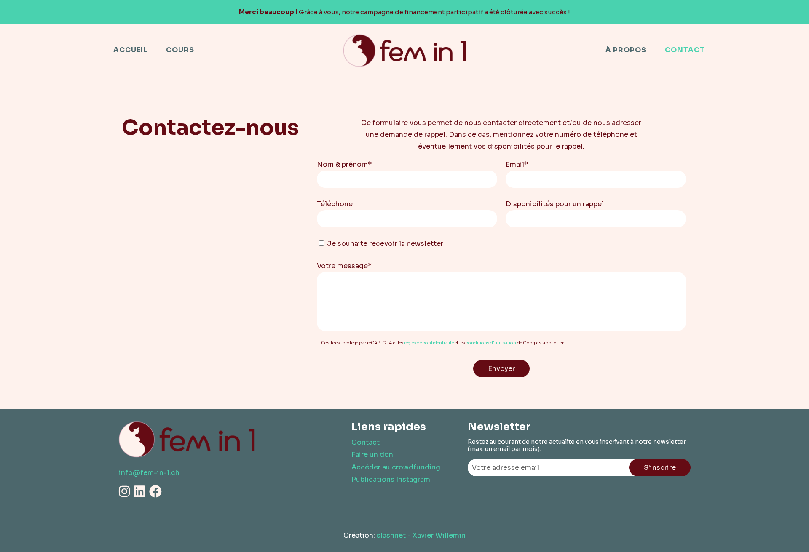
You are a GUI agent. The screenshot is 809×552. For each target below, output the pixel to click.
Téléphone (335, 204)
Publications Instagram (390, 479)
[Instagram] (124, 492)
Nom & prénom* (344, 164)
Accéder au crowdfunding (395, 467)
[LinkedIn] (139, 492)
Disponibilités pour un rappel (555, 204)
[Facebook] (155, 492)
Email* (517, 164)
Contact (365, 442)
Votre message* (344, 265)
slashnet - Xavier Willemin (421, 535)
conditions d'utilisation (491, 343)
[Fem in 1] (405, 50)
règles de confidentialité (429, 343)
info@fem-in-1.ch (149, 472)
